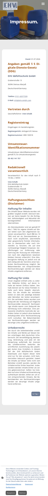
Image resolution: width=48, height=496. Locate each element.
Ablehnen (22, 493)
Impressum (29, 484)
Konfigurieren (10, 487)
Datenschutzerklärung (13, 484)
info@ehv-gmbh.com (22, 100)
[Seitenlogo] (10, 6)
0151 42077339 (21, 96)
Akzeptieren (11, 493)
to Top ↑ (35, 394)
